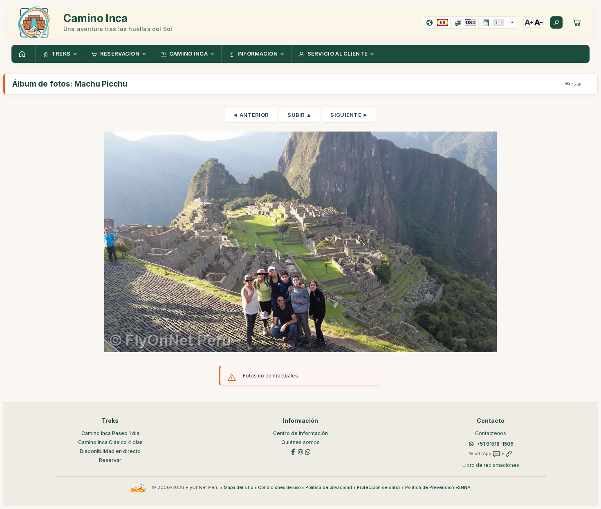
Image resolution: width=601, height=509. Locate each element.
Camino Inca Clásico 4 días (110, 442)
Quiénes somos (300, 442)
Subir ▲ (299, 115)
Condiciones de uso (279, 487)
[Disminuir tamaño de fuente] (538, 22)
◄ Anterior (251, 115)
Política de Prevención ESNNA (438, 487)
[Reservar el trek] (577, 22)
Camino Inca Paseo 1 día (110, 433)
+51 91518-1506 (495, 444)
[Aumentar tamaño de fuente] (529, 22)
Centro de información (300, 433)
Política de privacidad (328, 487)
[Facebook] (293, 451)
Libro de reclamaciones (490, 465)
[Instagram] (300, 451)
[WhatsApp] (308, 451)
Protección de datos (378, 487)
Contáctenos (490, 433)
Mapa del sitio (238, 487)
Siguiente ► (349, 115)
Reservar (110, 460)
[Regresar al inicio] (23, 54)
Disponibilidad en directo (110, 451)
